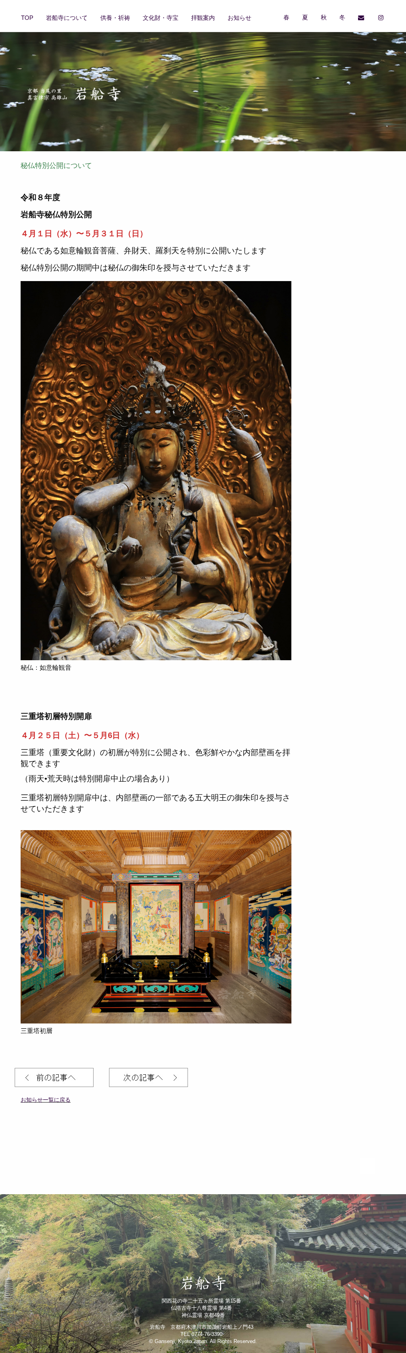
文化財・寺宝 (160, 17)
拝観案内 (203, 17)
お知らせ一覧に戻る (46, 1100)
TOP (27, 17)
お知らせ (239, 17)
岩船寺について (67, 17)
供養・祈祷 (115, 17)
